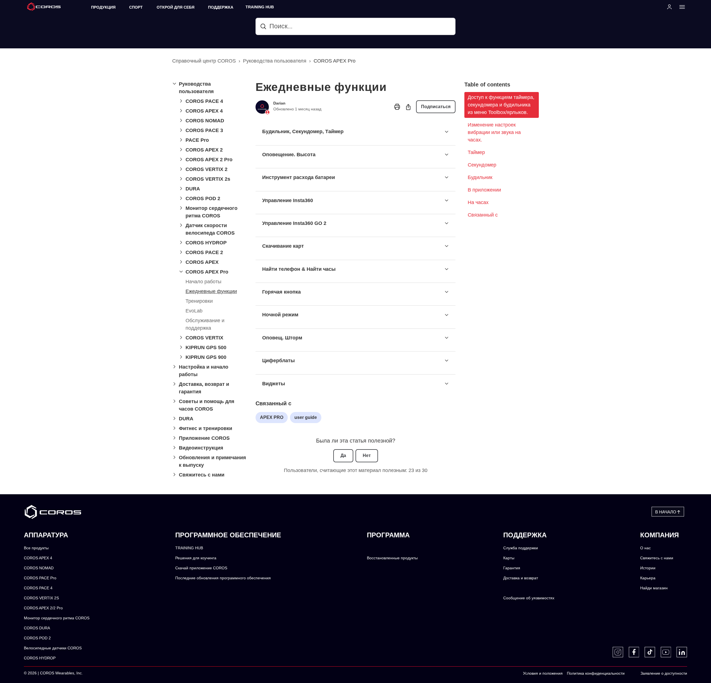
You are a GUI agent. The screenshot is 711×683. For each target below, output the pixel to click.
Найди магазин (654, 588)
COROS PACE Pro (40, 578)
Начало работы (203, 281)
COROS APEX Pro (335, 61)
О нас (645, 548)
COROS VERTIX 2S (41, 598)
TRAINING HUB (260, 7)
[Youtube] (666, 652)
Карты (508, 558)
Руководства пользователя (274, 61)
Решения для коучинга (195, 558)
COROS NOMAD (39, 568)
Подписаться (435, 106)
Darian (279, 103)
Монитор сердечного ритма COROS (56, 618)
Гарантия (511, 568)
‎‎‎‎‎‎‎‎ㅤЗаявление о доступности (663, 673)
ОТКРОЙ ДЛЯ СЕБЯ (175, 7)
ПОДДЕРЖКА (220, 7)
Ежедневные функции (211, 291)
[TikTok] (650, 652)
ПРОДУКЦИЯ (103, 7)
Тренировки (199, 301)
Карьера (647, 578)
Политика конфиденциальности (596, 673)
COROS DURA (37, 628)
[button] (209, 87)
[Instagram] (618, 652)
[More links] (680, 6)
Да (343, 455)
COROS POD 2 (37, 638)
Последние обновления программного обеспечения (223, 578)
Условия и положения (543, 673)
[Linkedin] (682, 652)
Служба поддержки (520, 548)
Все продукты (36, 548)
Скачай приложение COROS (201, 568)
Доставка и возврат (520, 578)
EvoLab (194, 311)
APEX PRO (271, 417)
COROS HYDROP (40, 658)
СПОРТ (136, 7)
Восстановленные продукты (392, 558)
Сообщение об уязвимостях (528, 598)
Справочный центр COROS (204, 61)
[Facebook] (634, 652)
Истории (647, 568)
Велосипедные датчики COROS (53, 648)
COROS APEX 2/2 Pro (43, 608)
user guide (305, 417)
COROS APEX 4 (38, 558)
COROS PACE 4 (38, 588)
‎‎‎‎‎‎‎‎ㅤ (630, 673)
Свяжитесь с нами (656, 558)
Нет (367, 455)
